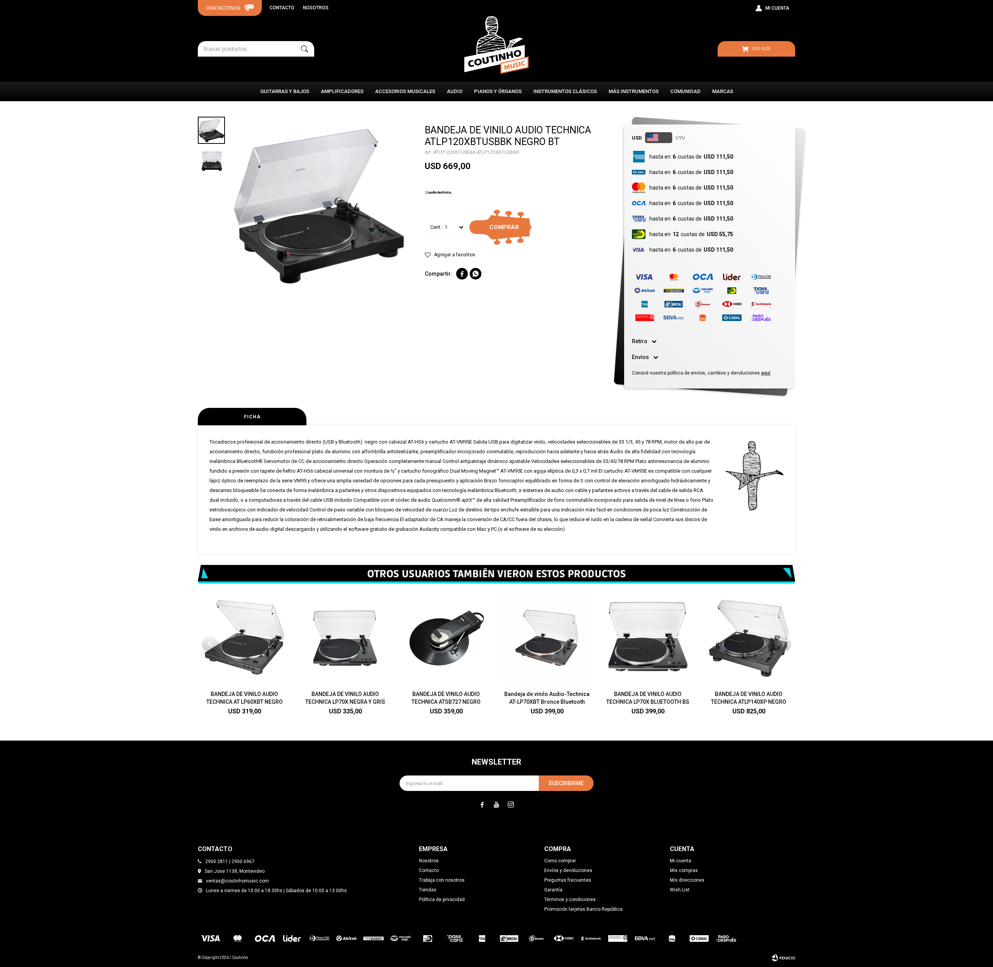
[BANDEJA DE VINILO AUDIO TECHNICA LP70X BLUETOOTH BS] (647, 637)
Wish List (680, 890)
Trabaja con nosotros (442, 880)
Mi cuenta (680, 860)
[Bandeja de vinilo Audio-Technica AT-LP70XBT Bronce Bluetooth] (546, 637)
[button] (304, 49)
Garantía (553, 890)
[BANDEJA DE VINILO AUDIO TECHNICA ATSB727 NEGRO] (446, 637)
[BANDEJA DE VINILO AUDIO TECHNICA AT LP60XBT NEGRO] (244, 637)
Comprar (504, 227)
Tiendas (427, 890)
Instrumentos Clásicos (565, 91)
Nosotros (316, 7)
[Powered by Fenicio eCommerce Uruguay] (783, 958)
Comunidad (685, 91)
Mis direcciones (687, 880)
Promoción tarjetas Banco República (583, 909)
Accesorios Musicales (405, 91)
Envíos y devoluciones (568, 870)
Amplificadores (342, 91)
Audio (454, 91)
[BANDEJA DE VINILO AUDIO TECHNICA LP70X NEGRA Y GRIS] (345, 637)
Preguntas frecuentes (567, 880)
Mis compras (684, 870)
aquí (765, 373)
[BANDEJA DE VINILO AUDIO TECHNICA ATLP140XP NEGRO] (748, 637)
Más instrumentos (634, 91)
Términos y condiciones (570, 899)
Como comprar (560, 860)
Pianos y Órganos (498, 91)
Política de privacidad (442, 899)
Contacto (282, 7)
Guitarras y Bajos (284, 91)
